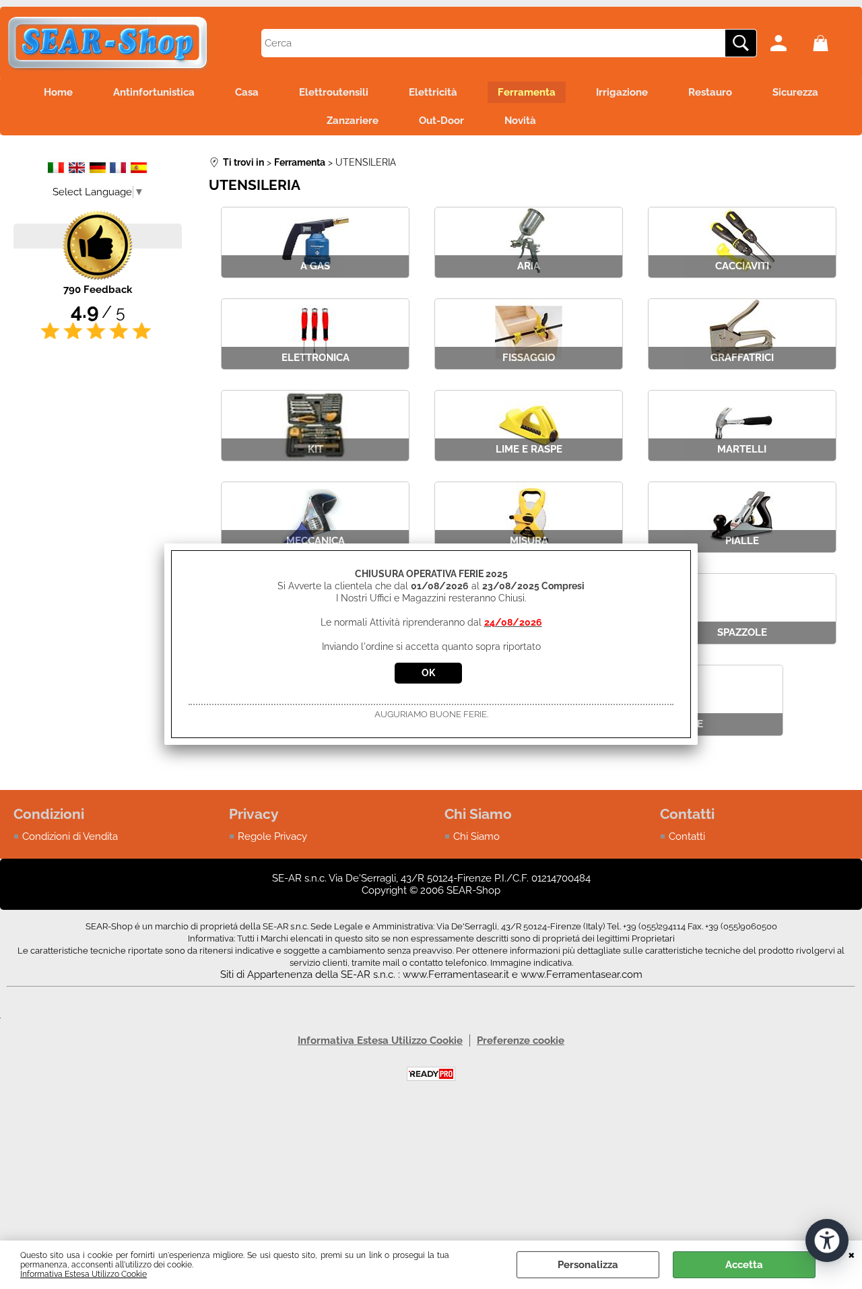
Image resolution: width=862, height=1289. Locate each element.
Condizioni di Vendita (70, 836)
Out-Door (441, 120)
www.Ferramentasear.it (456, 974)
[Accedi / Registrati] (788, 43)
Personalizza (588, 1265)
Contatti (687, 836)
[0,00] (831, 43)
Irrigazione (622, 92)
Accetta (744, 1265)
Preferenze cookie (520, 1040)
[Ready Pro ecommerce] (431, 1074)
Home (58, 92)
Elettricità (433, 92)
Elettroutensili (333, 92)
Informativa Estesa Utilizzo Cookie (83, 1274)
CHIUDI (851, 1254)
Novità (520, 120)
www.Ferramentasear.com (581, 974)
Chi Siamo (476, 836)
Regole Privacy (272, 836)
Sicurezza (795, 92)
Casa (247, 92)
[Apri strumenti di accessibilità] (827, 1240)
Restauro (710, 92)
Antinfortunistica (154, 92)
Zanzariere (352, 120)
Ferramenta (527, 92)
